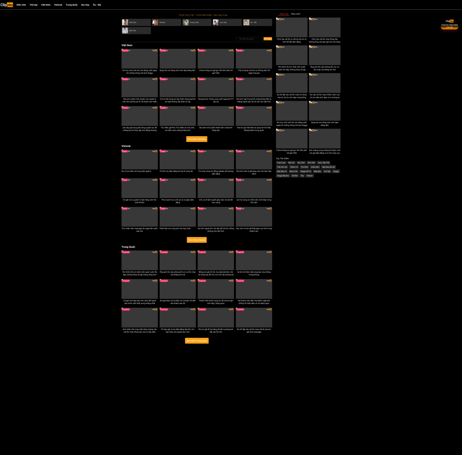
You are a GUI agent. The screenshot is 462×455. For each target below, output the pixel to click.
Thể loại (34, 5)
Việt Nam (46, 5)
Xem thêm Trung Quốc (196, 341)
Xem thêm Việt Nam (197, 139)
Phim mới (284, 14)
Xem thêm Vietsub (196, 240)
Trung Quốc (72, 5)
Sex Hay (85, 5)
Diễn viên (21, 5)
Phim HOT (295, 14)
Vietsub (58, 5)
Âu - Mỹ (97, 5)
